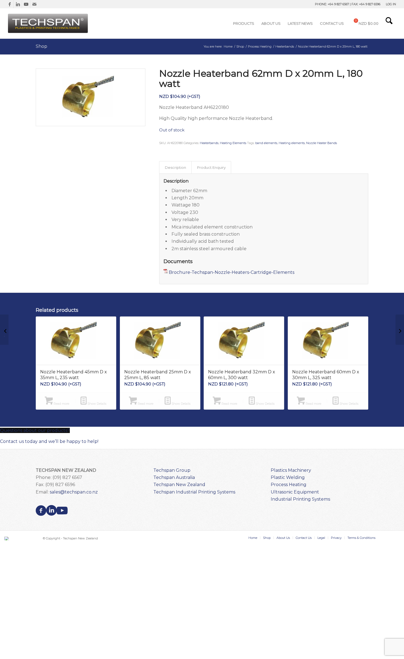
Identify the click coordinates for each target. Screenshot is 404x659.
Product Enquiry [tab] (211, 167)
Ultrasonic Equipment (295, 492)
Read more (61, 404)
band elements (266, 143)
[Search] (389, 23)
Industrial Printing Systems (300, 499)
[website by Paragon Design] (7, 538)
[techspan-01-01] (48, 23)
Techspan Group (171, 470)
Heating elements (292, 143)
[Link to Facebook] (9, 4)
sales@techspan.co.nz (74, 492)
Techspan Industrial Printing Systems (194, 492)
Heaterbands (209, 143)
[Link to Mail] (34, 4)
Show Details (96, 404)
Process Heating (288, 484)
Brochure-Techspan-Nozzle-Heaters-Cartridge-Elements (231, 272)
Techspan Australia (174, 477)
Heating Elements (233, 143)
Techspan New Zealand (179, 484)
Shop (41, 46)
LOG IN (391, 4)
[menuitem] (389, 4)
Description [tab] (175, 167)
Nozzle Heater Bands (321, 143)
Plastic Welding (288, 477)
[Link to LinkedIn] (18, 4)
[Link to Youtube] (26, 4)
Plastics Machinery (291, 470)
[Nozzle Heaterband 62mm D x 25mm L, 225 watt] (399, 330)
